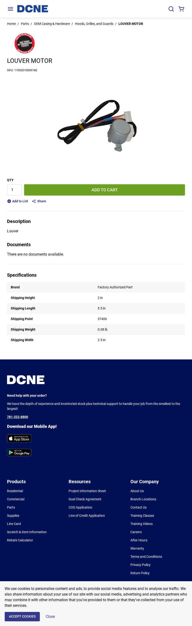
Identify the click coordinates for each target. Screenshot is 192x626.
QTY (10, 180)
